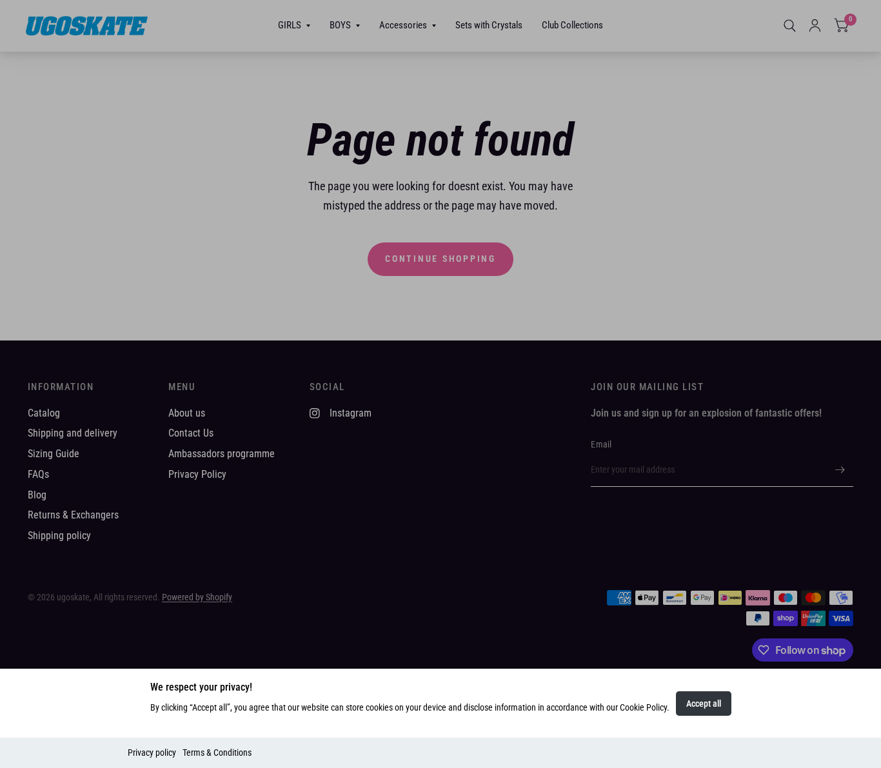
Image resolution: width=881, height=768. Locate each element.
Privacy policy (152, 752)
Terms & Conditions (217, 752)
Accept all (703, 703)
